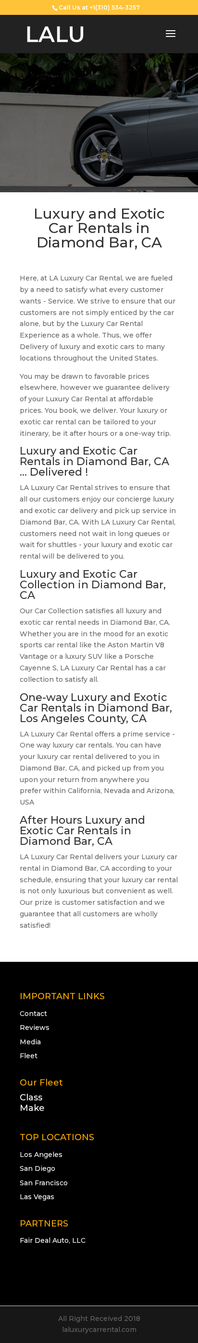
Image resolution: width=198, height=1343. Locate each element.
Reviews (35, 1027)
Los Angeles (41, 1154)
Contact (33, 1013)
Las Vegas (37, 1196)
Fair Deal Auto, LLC (53, 1240)
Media (30, 1042)
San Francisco (44, 1183)
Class (31, 1097)
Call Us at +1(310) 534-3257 (99, 7)
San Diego (37, 1168)
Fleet (28, 1055)
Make (32, 1108)
